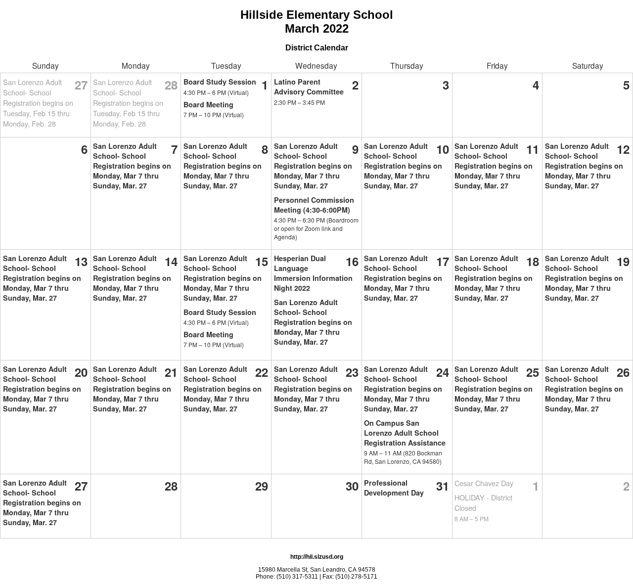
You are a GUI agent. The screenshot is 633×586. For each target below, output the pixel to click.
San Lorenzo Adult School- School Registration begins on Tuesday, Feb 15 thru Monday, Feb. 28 (38, 103)
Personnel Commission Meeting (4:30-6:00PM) (314, 205)
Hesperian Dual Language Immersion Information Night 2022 (313, 273)
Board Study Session (219, 82)
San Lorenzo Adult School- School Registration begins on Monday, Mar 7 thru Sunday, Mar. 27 (132, 165)
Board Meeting (208, 104)
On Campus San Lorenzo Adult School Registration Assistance (405, 433)
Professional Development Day (394, 487)
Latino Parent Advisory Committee (309, 86)
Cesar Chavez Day (483, 483)
